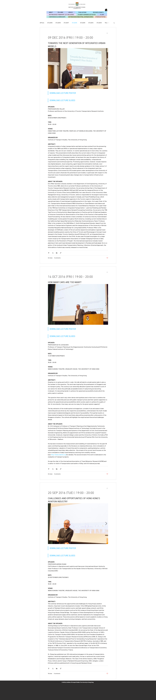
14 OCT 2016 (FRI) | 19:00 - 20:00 (70, 277)
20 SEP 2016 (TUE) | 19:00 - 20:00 (71, 493)
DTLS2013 (99, 22)
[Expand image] (78, 68)
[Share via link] (60, 253)
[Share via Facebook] (48, 253)
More (106, 22)
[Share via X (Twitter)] (52, 253)
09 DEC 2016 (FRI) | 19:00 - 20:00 (70, 38)
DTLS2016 (74, 22)
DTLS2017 (66, 22)
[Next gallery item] (106, 68)
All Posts (42, 22)
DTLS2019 (58, 22)
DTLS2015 (82, 22)
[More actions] (107, 33)
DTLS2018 (49, 22)
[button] (114, 23)
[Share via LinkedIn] (56, 253)
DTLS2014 (90, 22)
